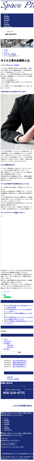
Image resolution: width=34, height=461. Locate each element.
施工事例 (6, 18)
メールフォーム (6, 38)
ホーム (6, 14)
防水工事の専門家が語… (20, 361)
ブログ (6, 22)
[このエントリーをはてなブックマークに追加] (5, 295)
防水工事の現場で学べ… (20, 366)
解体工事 (10, 377)
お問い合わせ (8, 26)
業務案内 (6, 16)
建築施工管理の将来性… (20, 362)
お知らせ (7, 341)
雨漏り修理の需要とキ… (20, 364)
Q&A (6, 339)
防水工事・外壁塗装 (10, 54)
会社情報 (6, 20)
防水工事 (10, 347)
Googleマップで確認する (8, 444)
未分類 (7, 349)
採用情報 (6, 24)
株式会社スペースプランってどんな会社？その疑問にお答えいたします (18, 318)
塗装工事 (10, 345)
